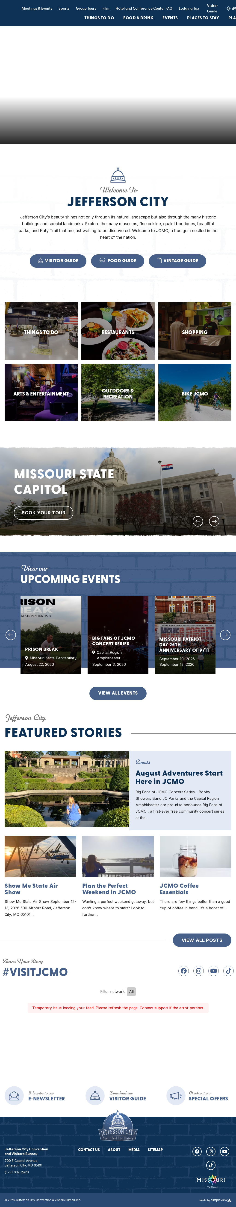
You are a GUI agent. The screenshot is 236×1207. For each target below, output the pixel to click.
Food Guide (122, 261)
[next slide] (214, 521)
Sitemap (155, 1150)
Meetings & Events (37, 9)
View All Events (118, 693)
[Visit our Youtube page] (213, 971)
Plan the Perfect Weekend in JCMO (109, 889)
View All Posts (202, 940)
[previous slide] (198, 521)
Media (134, 1150)
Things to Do (99, 18)
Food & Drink (138, 18)
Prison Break (41, 649)
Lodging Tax (189, 9)
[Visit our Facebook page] (184, 971)
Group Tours (86, 9)
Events (170, 18)
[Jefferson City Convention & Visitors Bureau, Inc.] (118, 1125)
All (131, 991)
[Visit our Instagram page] (198, 971)
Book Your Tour (43, 512)
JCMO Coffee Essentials (179, 889)
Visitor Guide (212, 8)
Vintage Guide (180, 261)
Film (106, 9)
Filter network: (113, 991)
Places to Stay (203, 18)
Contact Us (89, 1150)
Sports (64, 9)
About (114, 1150)
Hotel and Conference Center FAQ (144, 9)
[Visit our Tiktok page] (228, 971)
